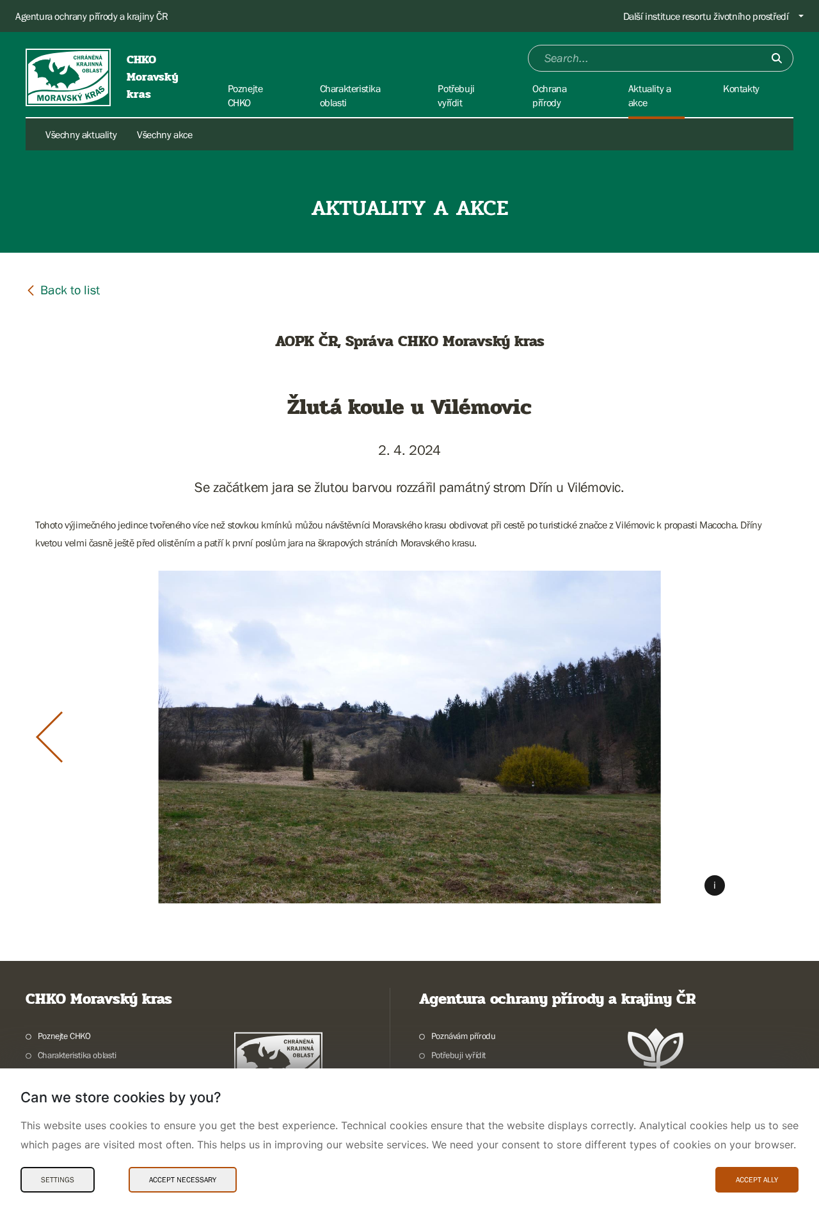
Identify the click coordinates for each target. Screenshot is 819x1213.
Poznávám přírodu (463, 1036)
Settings (57, 1179)
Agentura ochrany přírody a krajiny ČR (91, 16)
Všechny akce (164, 134)
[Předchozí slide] (49, 737)
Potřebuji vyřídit (458, 1055)
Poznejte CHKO (64, 1036)
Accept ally (757, 1179)
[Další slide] (770, 737)
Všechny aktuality (80, 134)
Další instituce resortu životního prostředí (706, 16)
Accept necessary (182, 1179)
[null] (63, 289)
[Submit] (777, 58)
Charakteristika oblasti (77, 1055)
